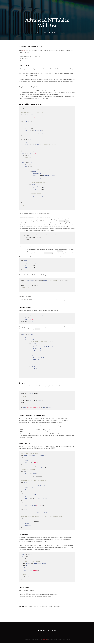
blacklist (45, 606)
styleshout (44, 639)
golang (30, 606)
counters (50, 606)
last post (24, 50)
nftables (36, 606)
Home (83, 2)
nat (40, 606)
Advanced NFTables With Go (47, 23)
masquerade (57, 606)
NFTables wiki (25, 426)
